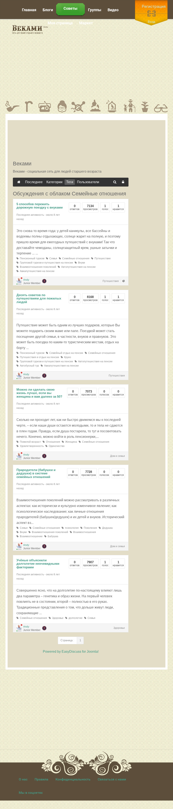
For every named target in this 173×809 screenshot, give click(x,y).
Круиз (67, 357)
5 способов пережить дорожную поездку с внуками (39, 205)
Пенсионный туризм (31, 258)
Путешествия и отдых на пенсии (39, 357)
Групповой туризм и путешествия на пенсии (46, 262)
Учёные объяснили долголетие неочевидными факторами (37, 563)
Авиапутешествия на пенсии (36, 271)
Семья (52, 258)
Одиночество (56, 446)
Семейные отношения (75, 258)
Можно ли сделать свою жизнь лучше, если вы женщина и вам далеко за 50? (39, 393)
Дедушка (107, 527)
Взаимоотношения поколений (37, 266)
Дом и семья (117, 456)
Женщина (70, 441)
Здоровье (57, 618)
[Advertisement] (110, 59)
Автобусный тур (29, 365)
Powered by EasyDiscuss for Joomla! (71, 651)
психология (71, 527)
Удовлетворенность (31, 446)
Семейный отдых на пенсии (65, 353)
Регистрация (154, 6)
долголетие (74, 618)
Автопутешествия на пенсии (78, 266)
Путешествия (111, 281)
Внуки (81, 262)
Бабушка (52, 536)
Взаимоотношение (31, 536)
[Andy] (19, 280)
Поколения (89, 527)
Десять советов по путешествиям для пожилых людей (38, 298)
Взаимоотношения (84, 532)
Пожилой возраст (30, 441)
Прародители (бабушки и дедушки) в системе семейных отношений (35, 473)
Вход (151, 22)
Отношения (52, 441)
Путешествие (102, 258)
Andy (26, 279)
